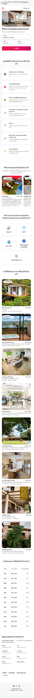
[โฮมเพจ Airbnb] (3, 8)
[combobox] (16, 38)
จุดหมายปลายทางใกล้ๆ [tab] (8, 640)
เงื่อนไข (21, 690)
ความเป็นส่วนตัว (14, 690)
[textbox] (9, 43)
